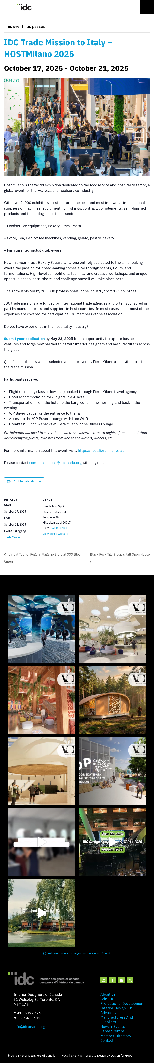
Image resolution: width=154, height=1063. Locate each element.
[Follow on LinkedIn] (121, 980)
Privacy (63, 1055)
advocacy (108, 1012)
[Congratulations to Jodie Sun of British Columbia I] (112, 629)
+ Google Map (58, 528)
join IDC (107, 999)
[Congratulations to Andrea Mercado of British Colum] (41, 629)
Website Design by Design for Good (109, 1055)
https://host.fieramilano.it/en (102, 450)
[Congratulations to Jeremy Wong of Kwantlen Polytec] (41, 771)
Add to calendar (25, 481)
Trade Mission (12, 537)
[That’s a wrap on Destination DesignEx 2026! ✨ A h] (41, 913)
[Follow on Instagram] (103, 980)
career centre (112, 1031)
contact (106, 1040)
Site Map (77, 1055)
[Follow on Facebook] (112, 980)
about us (108, 994)
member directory (115, 1036)
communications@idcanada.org (55, 462)
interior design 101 (116, 1008)
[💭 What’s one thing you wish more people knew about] (41, 842)
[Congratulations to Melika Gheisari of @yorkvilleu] (112, 700)
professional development (122, 1003)
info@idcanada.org (29, 1026)
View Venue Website (55, 534)
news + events (112, 1026)
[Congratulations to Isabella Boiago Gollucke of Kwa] (41, 700)
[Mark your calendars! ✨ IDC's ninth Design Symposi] (112, 842)
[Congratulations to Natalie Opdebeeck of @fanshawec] (112, 771)
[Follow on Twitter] (130, 980)
